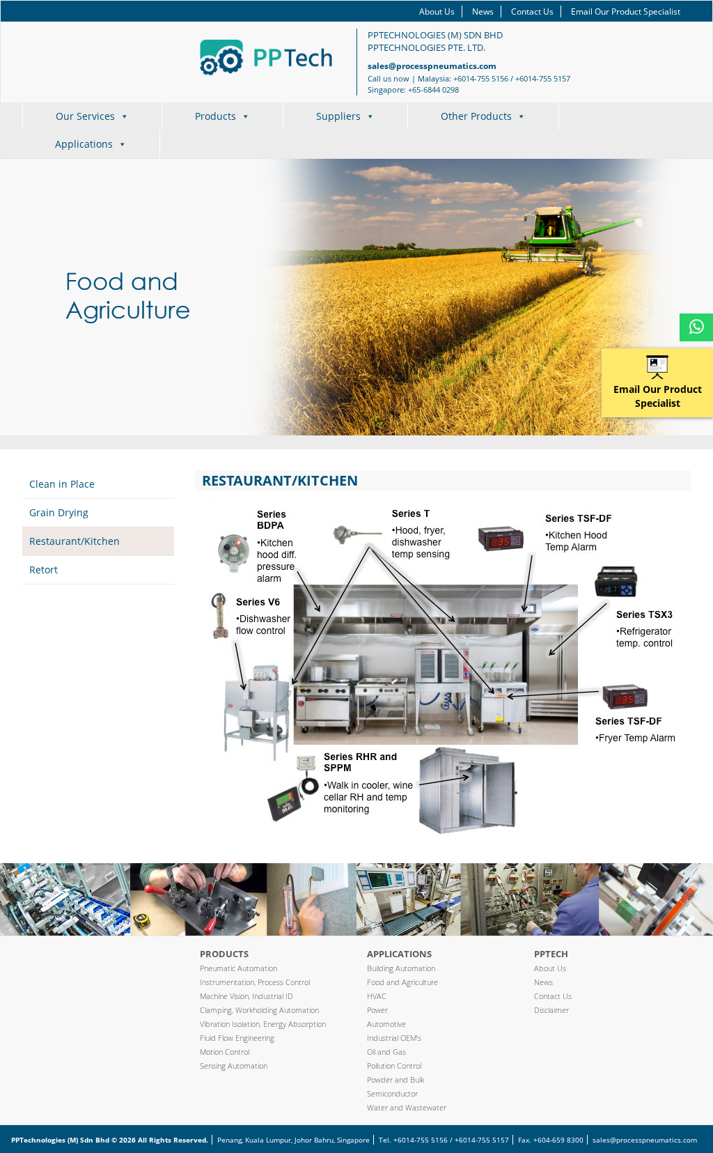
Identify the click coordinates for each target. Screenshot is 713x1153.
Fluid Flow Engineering (237, 1037)
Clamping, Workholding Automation (259, 1010)
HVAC (376, 996)
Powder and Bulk (395, 1079)
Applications (84, 143)
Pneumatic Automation (238, 968)
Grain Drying (58, 512)
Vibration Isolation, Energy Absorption (263, 1024)
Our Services (85, 116)
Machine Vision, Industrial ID (246, 996)
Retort (43, 569)
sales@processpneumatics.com (432, 66)
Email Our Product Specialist (625, 11)
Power (377, 1010)
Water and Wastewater (406, 1107)
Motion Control (224, 1051)
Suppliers (338, 116)
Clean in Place (62, 483)
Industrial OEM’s (394, 1037)
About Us (437, 11)
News (483, 11)
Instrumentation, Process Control (255, 982)
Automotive (386, 1024)
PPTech (551, 953)
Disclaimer (551, 1010)
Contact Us (532, 11)
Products (215, 116)
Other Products (476, 116)
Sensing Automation (233, 1065)
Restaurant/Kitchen (74, 541)
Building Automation (401, 968)
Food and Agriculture (402, 982)
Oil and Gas (386, 1051)
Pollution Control (394, 1065)
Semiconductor (392, 1093)
